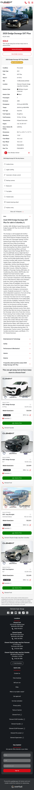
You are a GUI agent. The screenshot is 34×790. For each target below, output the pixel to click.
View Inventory (17, 678)
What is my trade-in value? (17, 691)
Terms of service (17, 710)
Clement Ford (16, 714)
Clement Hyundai (16, 724)
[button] (25, 2)
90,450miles (28, 462)
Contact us (17, 673)
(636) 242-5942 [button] (18, 638)
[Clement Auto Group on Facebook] (7, 613)
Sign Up (17, 770)
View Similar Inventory (17, 54)
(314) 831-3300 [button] (18, 648)
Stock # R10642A (6, 512)
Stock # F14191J (6, 567)
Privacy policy (17, 705)
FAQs (17, 687)
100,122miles (28, 517)
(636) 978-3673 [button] (18, 628)
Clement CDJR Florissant (16, 728)
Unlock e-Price (18, 423)
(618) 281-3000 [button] (18, 658)
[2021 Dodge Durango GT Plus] (17, 388)
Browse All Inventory (17, 49)
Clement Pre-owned (16, 733)
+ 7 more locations (17, 663)
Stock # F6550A (6, 457)
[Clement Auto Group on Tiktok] (23, 613)
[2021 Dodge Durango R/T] (17, 443)
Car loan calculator (17, 701)
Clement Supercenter (16, 737)
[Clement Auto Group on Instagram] (19, 613)
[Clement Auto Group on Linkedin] (26, 613)
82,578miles (28, 407)
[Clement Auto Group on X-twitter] (11, 613)
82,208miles (28, 571)
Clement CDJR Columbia (16, 719)
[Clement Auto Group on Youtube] (15, 613)
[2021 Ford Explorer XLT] (17, 553)
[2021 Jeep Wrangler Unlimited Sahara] (17, 498)
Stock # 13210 (5, 402)
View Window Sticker (13, 152)
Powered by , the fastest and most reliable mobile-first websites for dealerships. (17, 782)
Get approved (17, 696)
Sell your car (17, 682)
